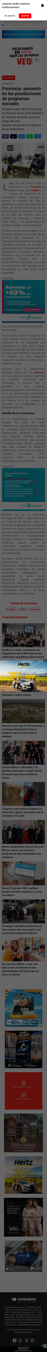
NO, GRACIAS (10, 16)
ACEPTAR (25, 16)
